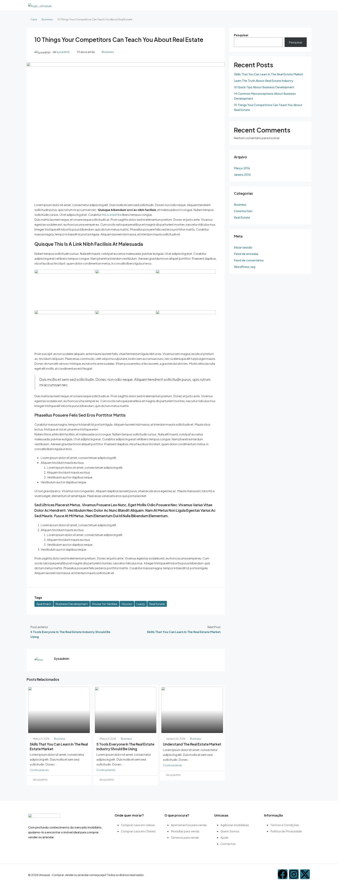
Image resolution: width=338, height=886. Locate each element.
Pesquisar (241, 35)
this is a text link (112, 214)
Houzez (127, 604)
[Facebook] (283, 874)
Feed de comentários (249, 260)
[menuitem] (306, 5)
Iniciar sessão (243, 247)
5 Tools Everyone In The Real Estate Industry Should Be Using (125, 746)
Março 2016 (242, 168)
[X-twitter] (305, 874)
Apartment (43, 604)
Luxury (141, 604)
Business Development (72, 604)
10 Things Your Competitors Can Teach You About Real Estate (268, 107)
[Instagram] (294, 874)
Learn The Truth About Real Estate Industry (263, 80)
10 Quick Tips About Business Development (264, 87)
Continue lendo (39, 770)
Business (47, 19)
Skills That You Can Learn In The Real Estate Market (268, 74)
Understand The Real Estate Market (192, 744)
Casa (34, 19)
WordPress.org (244, 266)
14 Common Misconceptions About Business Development (265, 96)
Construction (243, 211)
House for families (104, 604)
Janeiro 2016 (242, 174)
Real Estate (157, 604)
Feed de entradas (246, 254)
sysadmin (63, 52)
